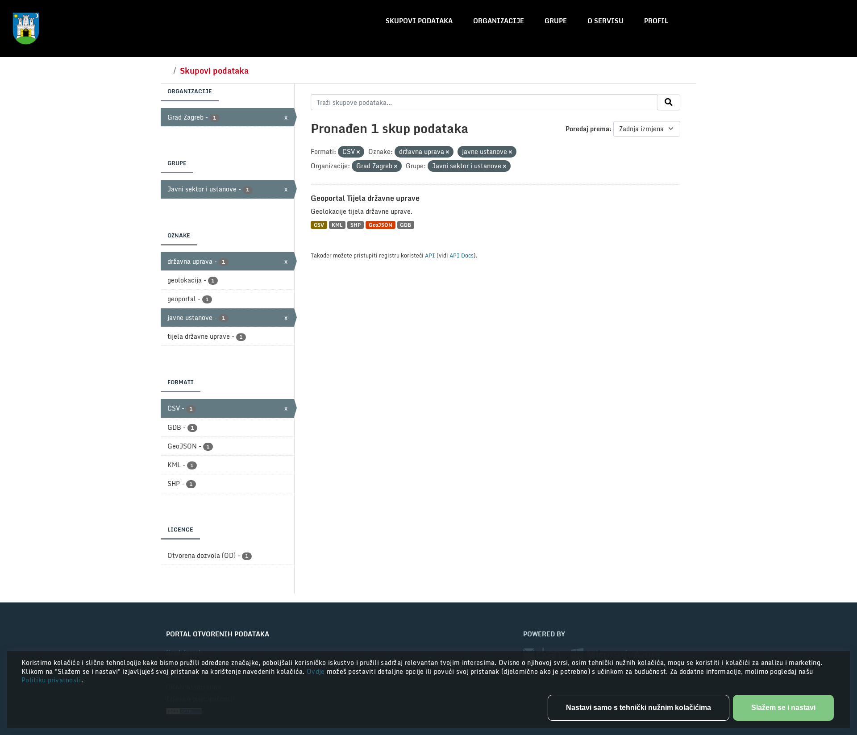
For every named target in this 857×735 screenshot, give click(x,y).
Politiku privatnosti (51, 680)
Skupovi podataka (419, 21)
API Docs (461, 255)
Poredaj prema (587, 129)
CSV (319, 224)
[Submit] (668, 102)
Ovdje (317, 671)
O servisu (605, 21)
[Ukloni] (358, 152)
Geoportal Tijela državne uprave (365, 198)
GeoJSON (380, 224)
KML (337, 224)
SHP (355, 224)
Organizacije (498, 21)
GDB (405, 224)
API (430, 255)
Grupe (556, 21)
